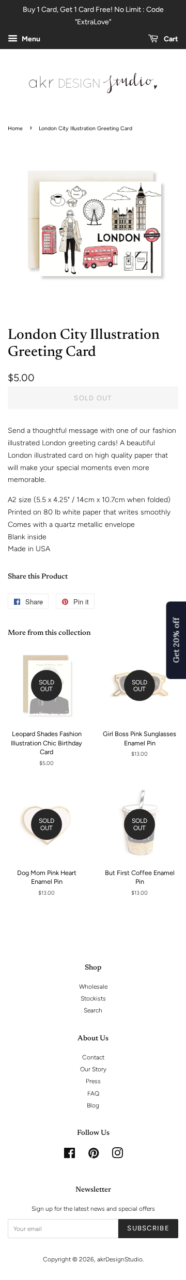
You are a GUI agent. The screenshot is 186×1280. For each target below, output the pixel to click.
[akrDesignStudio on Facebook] (69, 1155)
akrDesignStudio (120, 1259)
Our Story (93, 1069)
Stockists (93, 998)
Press (93, 1081)
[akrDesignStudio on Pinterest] (93, 1155)
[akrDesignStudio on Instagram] (117, 1155)
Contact (93, 1057)
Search (93, 1010)
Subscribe (148, 1228)
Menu (30, 39)
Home (15, 128)
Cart (170, 39)
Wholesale (93, 986)
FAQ (93, 1093)
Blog (93, 1105)
